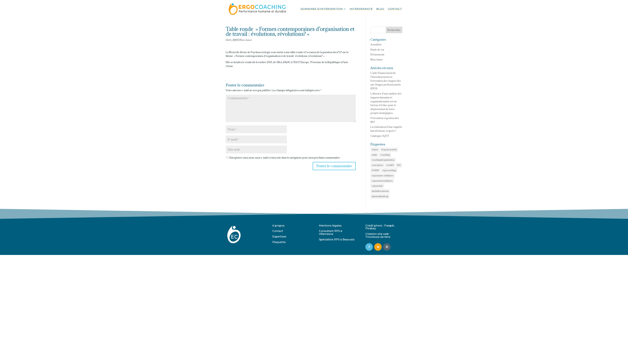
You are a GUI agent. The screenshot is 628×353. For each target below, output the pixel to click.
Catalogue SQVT (379, 135)
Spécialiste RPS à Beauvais (337, 239)
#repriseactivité (389, 149)
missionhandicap (380, 196)
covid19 (390, 165)
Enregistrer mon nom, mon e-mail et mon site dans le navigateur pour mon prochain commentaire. (284, 157)
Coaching (385, 154)
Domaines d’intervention (322, 9)
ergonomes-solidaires (382, 175)
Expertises (279, 236)
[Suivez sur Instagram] (387, 247)
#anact (375, 149)
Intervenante (361, 9)
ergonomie (377, 186)
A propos (278, 225)
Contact (395, 9)
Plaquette (279, 242)
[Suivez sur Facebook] (369, 247)
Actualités (376, 44)
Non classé (246, 40)
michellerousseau (380, 191)
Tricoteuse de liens (377, 236)
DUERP (375, 170)
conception (377, 165)
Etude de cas (377, 49)
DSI (399, 165)
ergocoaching (389, 170)
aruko (374, 154)
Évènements (377, 54)
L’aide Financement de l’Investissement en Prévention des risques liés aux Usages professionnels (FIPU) (385, 80)
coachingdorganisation (383, 160)
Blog (380, 9)
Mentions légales (330, 225)
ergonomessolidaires (382, 180)
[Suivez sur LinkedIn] (378, 247)
